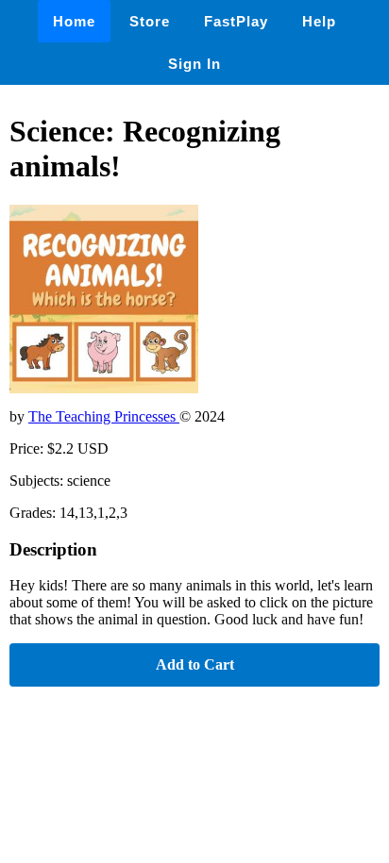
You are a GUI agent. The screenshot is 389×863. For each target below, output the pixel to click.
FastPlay (236, 21)
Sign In (194, 64)
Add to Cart (195, 664)
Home (74, 21)
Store (149, 21)
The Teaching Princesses (103, 416)
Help (319, 21)
